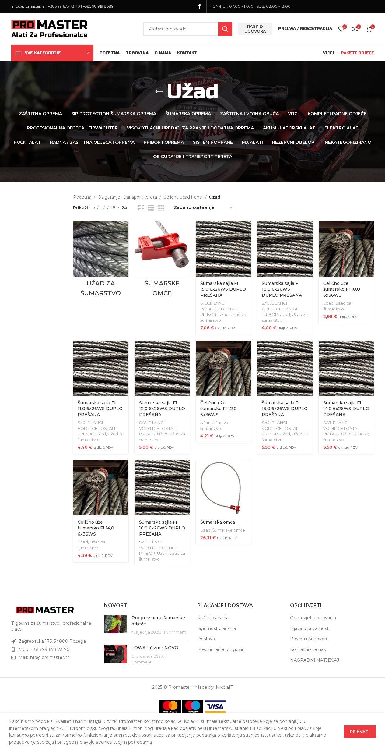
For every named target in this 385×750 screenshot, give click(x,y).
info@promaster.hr (28, 6)
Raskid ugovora (255, 29)
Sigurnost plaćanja (216, 628)
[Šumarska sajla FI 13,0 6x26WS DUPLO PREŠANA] (285, 368)
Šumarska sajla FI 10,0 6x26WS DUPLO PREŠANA (282, 289)
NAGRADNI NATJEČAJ (314, 660)
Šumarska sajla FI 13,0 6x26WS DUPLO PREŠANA (285, 408)
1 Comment (175, 632)
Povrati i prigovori (308, 639)
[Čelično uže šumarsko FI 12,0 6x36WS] (223, 368)
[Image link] (44, 609)
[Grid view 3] (151, 208)
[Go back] (158, 92)
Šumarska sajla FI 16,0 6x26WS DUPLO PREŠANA (162, 528)
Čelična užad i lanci (183, 197)
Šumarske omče (228, 530)
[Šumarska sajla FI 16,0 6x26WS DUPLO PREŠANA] (162, 488)
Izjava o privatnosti (310, 628)
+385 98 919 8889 (98, 6)
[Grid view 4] (161, 208)
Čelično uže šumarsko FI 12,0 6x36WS (218, 408)
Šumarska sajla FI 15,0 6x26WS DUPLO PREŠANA (223, 289)
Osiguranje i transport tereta (127, 197)
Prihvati (360, 731)
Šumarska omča (217, 522)
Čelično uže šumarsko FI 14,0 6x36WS (96, 528)
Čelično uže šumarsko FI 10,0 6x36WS (341, 289)
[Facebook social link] (199, 6)
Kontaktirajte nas (308, 649)
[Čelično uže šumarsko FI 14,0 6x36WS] (100, 488)
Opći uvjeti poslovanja (313, 618)
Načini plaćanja (213, 618)
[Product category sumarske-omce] (162, 260)
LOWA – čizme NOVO (154, 647)
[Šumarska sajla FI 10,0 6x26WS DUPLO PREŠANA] (285, 249)
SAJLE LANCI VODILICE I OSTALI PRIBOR (219, 309)
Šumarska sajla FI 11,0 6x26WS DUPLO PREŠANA (100, 408)
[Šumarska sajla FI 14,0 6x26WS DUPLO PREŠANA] (346, 368)
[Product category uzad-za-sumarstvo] (100, 260)
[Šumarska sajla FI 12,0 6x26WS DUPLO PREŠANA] (162, 368)
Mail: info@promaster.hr (44, 657)
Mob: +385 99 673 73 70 (44, 649)
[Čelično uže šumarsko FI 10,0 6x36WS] (346, 249)
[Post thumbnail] (115, 625)
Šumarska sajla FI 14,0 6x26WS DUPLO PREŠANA (346, 408)
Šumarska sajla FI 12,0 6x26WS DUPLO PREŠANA (162, 408)
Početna (82, 197)
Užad (223, 314)
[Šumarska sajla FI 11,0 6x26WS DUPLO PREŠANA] (100, 368)
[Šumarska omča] (223, 488)
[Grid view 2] (141, 208)
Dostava (206, 639)
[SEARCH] (225, 29)
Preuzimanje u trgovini (221, 649)
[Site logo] (49, 28)
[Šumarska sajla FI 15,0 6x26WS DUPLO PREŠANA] (223, 249)
